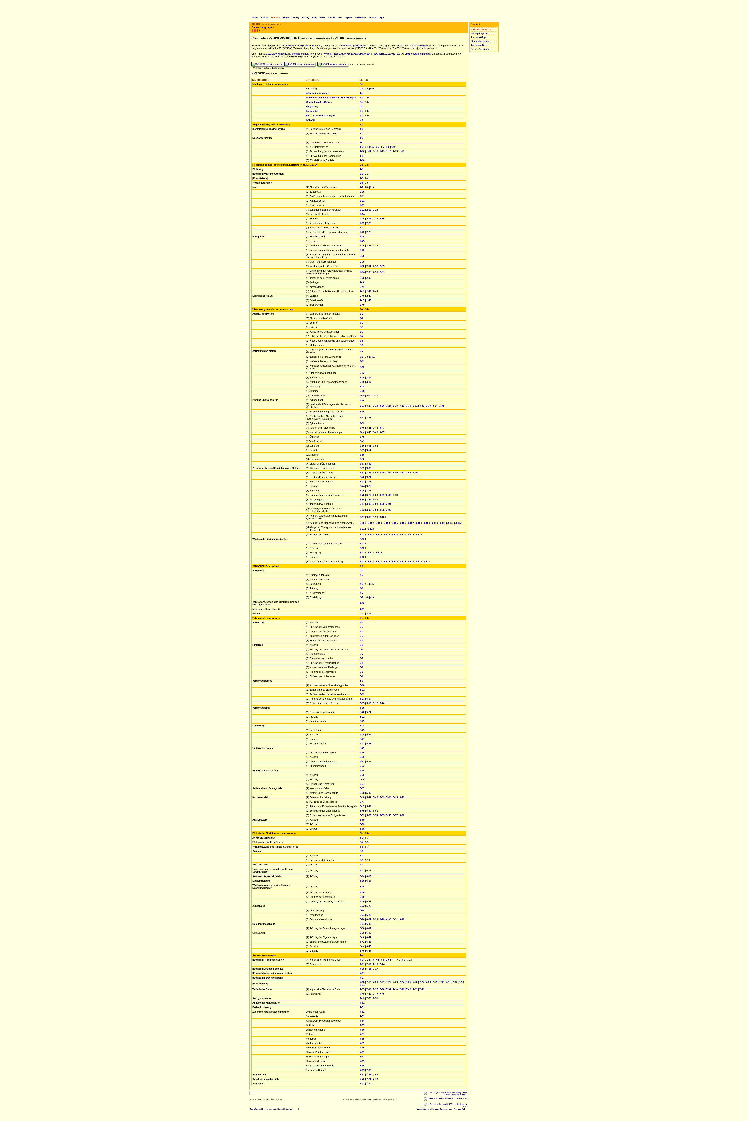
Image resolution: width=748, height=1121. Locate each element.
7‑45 (362, 994)
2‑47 (362, 300)
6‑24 (362, 910)
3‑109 (427, 523)
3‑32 (421, 405)
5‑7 (361, 654)
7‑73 (362, 1083)
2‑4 (367, 178)
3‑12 (362, 367)
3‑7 (361, 351)
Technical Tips (479, 45)
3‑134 (403, 561)
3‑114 (363, 528)
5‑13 (362, 698)
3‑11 (362, 361)
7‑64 (362, 1065)
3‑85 (368, 499)
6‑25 (368, 915)
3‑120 (395, 534)
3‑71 (368, 477)
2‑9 (372, 187)
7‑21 (382, 982)
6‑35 (368, 924)
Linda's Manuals (480, 41)
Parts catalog (478, 37)
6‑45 (368, 946)
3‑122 (411, 534)
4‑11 (362, 609)
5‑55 (382, 815)
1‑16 (402, 151)
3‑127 (371, 552)
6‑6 (361, 846)
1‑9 (393, 147)
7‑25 (408, 982)
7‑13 (375, 964)
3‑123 (419, 534)
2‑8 (367, 187)
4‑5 (372, 584)
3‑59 (362, 468)
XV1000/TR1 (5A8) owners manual (418, 45)
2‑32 (375, 266)
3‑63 (375, 472)
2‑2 (367, 174)
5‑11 (362, 689)
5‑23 (362, 721)
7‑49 (362, 998)
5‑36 (362, 779)
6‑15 (368, 876)
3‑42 (375, 427)
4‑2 (361, 575)
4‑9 (372, 597)
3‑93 (368, 510)
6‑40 (362, 937)
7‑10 (409, 959)
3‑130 (371, 561)
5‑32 (368, 761)
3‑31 (415, 405)
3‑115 (371, 528)
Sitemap (288, 1109)
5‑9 (361, 681)
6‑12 (362, 870)
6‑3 (367, 837)
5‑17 (375, 703)
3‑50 (362, 445)
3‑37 (362, 417)
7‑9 (403, 959)
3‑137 (427, 561)
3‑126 (363, 548)
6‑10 (367, 860)
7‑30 (441, 982)
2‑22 (362, 232)
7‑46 (368, 994)
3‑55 (362, 454)
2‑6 (367, 182)
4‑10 (362, 603)
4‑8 (367, 597)
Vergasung (312, 106)
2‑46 (368, 296)
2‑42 (362, 291)
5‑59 (362, 819)
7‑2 (367, 959)
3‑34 (435, 405)
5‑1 (361, 622)
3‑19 (362, 395)
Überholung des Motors (319, 102)
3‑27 (388, 405)
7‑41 (402, 989)
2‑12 (368, 209)
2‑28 (375, 245)
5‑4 (361, 640)
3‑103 (379, 523)
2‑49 (362, 304)
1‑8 (388, 147)
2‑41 (362, 287)
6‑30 (388, 919)
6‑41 (368, 937)
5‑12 (362, 694)
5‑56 (388, 815)
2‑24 (362, 236)
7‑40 (395, 989)
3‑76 (362, 490)
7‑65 (362, 1070)
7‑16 (368, 968)
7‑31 (448, 982)
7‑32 (455, 982)
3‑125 (363, 543)
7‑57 (362, 1034)
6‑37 (368, 928)
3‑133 (395, 561)
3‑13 (362, 373)
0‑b (361, 88)
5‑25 (362, 730)
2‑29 (362, 250)
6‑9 (361, 855)
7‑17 (375, 968)
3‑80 (375, 495)
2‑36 (375, 272)
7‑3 (372, 959)
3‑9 (367, 357)
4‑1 (361, 570)
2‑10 (362, 191)
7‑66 (368, 1070)
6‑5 (367, 842)
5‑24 (362, 725)
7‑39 (388, 989)
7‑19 (368, 982)
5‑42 (375, 797)
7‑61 (362, 1052)
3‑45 (368, 432)
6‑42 (362, 942)
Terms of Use (446, 1109)
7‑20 (375, 982)
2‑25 (362, 241)
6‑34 (362, 924)
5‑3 (361, 636)
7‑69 (375, 1074)
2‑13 (375, 209)
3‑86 (375, 499)
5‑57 (395, 815)
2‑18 (382, 218)
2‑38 (362, 278)
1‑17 (362, 156)
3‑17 (368, 382)
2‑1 (361, 169)
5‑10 (362, 685)
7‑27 (421, 982)
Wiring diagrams (480, 33)
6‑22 (362, 906)
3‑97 (362, 517)
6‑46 (362, 950)
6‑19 (362, 892)
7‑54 (362, 1020)
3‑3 (361, 327)
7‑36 (368, 989)
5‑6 (361, 649)
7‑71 (368, 1079)
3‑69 (415, 472)
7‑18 (362, 982)
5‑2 (361, 627)
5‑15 (362, 703)
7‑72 (375, 1079)
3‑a (361, 102)
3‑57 (362, 463)
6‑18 (362, 886)
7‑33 (461, 982)
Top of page (255, 1109)
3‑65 (388, 472)
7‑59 (362, 1043)
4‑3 (361, 584)
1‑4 (367, 147)
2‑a (361, 97)
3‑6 (361, 345)
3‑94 (375, 510)
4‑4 (367, 584)
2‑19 (362, 223)
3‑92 (362, 510)
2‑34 (362, 272)
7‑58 (362, 1038)
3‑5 (361, 340)
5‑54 (375, 815)
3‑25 (375, 405)
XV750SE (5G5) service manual (303, 45)
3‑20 (368, 395)
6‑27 (368, 919)
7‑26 (415, 982)
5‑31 (362, 761)
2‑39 (368, 278)
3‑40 (362, 427)
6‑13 (368, 870)
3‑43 (382, 427)
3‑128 (379, 552)
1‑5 (372, 147)
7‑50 (368, 998)
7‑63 (362, 1061)
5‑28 (368, 743)
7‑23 (395, 982)
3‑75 (368, 486)
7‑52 (362, 1011)
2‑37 (382, 272)
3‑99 (375, 517)
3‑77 (368, 490)
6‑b (367, 115)
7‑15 (362, 968)
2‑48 (368, 300)
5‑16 (368, 703)
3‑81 (382, 495)
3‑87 (362, 504)
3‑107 (411, 523)
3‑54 (368, 450)
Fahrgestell (312, 111)
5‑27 (362, 739)
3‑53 (362, 450)
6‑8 (361, 851)
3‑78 (362, 495)
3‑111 (443, 523)
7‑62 (362, 1056)
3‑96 (388, 510)
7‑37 (375, 989)
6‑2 (361, 837)
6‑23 (368, 906)
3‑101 (363, 523)
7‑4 (377, 959)
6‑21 (368, 901)
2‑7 (361, 187)
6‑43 (368, 942)
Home (280, 1109)
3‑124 (363, 539)
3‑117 (371, 534)
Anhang (310, 120)
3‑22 (362, 400)
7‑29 (435, 982)
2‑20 (368, 223)
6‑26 (362, 919)
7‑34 (362, 985)
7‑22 (388, 982)
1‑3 (361, 142)
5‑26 (368, 734)
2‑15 (362, 218)
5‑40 (362, 797)
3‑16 (362, 382)
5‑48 (368, 806)
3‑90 (382, 504)
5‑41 (368, 797)
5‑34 (362, 770)
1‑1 (361, 129)
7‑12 (368, 964)
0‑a (361, 84)
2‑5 (361, 182)
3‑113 (458, 523)
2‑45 (362, 296)
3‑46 (375, 432)
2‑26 (362, 245)
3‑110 (435, 523)
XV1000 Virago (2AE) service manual (288, 53)
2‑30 (362, 256)
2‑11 (362, 196)
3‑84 (362, 499)
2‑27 (368, 245)
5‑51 (375, 811)
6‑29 (382, 919)
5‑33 (362, 766)
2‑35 (368, 272)
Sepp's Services (480, 49)
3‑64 (382, 472)
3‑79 (368, 495)
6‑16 (362, 880)
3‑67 (402, 472)
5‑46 (402, 797)
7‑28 (428, 982)
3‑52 (375, 445)
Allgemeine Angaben (317, 93)
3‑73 (368, 481)
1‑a (361, 93)
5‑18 (382, 703)
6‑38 (362, 933)
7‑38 (382, 989)
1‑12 (375, 151)
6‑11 (362, 864)
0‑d (372, 88)
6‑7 (367, 846)
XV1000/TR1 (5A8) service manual (358, 45)
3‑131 (379, 561)
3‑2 (361, 318)
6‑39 (368, 933)
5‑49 (362, 811)
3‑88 (368, 504)
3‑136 (419, 561)
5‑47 (362, 802)
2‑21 (362, 227)
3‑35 (441, 405)
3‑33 (428, 405)
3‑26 (382, 405)
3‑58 (368, 463)
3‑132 (387, 561)
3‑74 (362, 486)
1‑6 (377, 147)
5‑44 (388, 797)
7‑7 (393, 959)
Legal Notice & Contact (427, 1109)
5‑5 (361, 645)
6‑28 (375, 919)
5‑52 (362, 815)
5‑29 (362, 748)
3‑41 (368, 427)
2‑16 (368, 218)
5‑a (361, 111)
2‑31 (368, 266)
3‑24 (368, 405)
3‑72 (362, 481)
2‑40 (362, 282)
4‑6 (361, 588)
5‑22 (362, 716)
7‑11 (362, 964)
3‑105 (395, 523)
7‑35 (362, 989)
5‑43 (382, 797)
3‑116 (363, 534)
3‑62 (368, 472)
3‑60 (368, 468)
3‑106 (403, 523)
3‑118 (379, 534)
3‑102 (371, 523)
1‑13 (382, 151)
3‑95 (382, 510)
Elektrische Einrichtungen (320, 115)
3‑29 (402, 405)
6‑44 (362, 946)
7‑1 (361, 959)
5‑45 (395, 797)
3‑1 (361, 313)
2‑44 (375, 291)
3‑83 (395, 495)
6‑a (361, 115)
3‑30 (408, 405)
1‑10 (362, 151)
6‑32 (402, 919)
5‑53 (368, 815)
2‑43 (368, 291)
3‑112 (450, 523)
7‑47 (375, 994)
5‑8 (361, 663)
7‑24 (402, 982)
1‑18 (362, 160)
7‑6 (388, 959)
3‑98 (368, 517)
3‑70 (362, 477)
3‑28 (395, 405)
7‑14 (382, 964)
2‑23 (368, 232)
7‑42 (408, 989)
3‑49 (362, 441)
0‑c (367, 88)
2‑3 (361, 178)
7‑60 (362, 1047)
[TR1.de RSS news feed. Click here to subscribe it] (300, 1109)
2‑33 (382, 266)
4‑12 (368, 613)
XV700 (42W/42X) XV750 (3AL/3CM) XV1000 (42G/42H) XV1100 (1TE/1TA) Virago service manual (377, 53)
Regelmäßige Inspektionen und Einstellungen (331, 97)
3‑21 (375, 395)
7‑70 (362, 1079)
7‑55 (362, 1025)
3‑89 (375, 504)
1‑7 (382, 147)
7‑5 (382, 959)
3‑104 (387, 523)
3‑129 (363, 557)
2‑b (367, 97)
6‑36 (362, 928)
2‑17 (375, 218)
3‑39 (362, 423)
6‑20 (362, 901)
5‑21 (368, 712)
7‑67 (362, 1074)
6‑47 (368, 950)
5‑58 (402, 815)
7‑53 (362, 1016)
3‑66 (395, 472)
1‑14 (388, 151)
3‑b (367, 102)
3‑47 (382, 432)
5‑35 (362, 775)
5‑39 (368, 793)
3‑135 (411, 561)
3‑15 (368, 377)
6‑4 (361, 842)
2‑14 (362, 214)
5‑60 (362, 828)
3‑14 (362, 377)
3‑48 (362, 436)
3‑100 (383, 517)
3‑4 (361, 336)
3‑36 (362, 411)
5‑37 (362, 784)
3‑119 (387, 534)
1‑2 (361, 133)
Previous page (269, 1109)
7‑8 (398, 959)
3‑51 (368, 445)
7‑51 (375, 998)
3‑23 (362, 405)
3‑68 (408, 472)
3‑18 (362, 386)
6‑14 (362, 876)
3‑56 (362, 459)
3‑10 (372, 357)
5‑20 (362, 712)
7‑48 (382, 994)
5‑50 (368, 811)
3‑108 (419, 523)
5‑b (367, 111)
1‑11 (368, 151)
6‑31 (395, 919)
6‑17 (368, 880)
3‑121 (403, 534)
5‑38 (362, 793)
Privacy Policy (461, 1109)
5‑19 (362, 707)
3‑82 (388, 495)
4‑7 (361, 593)
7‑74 (368, 1083)
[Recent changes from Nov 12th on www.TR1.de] (295, 1109)
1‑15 (395, 151)
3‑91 (388, 504)
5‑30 (362, 752)
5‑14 (368, 698)
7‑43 (415, 989)
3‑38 (368, 417)
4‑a (361, 106)
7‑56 (362, 1029)
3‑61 (362, 472)
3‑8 (361, 357)
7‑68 (368, 1074)
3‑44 (362, 432)
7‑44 (421, 989)
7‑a (361, 120)
